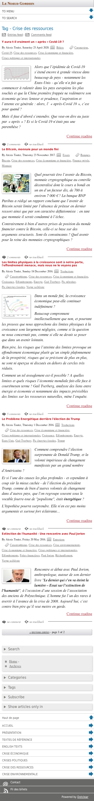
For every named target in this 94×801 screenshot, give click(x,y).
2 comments (13, 144)
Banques (85, 155)
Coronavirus (81, 47)
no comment (14, 529)
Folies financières (30, 555)
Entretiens (58, 539)
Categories (17, 677)
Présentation (11, 732)
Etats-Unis (8, 440)
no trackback (36, 144)
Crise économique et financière (55, 53)
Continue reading (79, 136)
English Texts (12, 746)
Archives (15, 666)
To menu (8, 11)
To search (9, 18)
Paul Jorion (47, 555)
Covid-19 (7, 53)
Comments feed (41, 35)
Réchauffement (63, 555)
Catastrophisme (18, 276)
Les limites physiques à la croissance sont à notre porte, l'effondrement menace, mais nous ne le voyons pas (43, 264)
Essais (66, 155)
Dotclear (82, 797)
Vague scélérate (35, 287)
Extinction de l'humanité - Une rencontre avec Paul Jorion (43, 533)
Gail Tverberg (52, 282)
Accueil (7, 725)
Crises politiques (14, 760)
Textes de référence (17, 740)
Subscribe (16, 697)
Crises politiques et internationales (21, 58)
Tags (12, 687)
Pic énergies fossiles (13, 287)
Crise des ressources (25, 53)
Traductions (66, 271)
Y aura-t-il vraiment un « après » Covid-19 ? (33, 42)
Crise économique (15, 753)
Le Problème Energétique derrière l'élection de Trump (41, 419)
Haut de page (10, 718)
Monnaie (7, 165)
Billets (60, 47)
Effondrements (24, 282)
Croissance (8, 282)
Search (14, 649)
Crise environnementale (66, 545)
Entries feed (15, 35)
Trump (61, 440)
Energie (38, 282)
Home (13, 661)
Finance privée (81, 160)
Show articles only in (25, 706)
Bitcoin (6, 160)
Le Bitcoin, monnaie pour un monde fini (30, 149)
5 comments (13, 414)
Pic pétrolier (69, 282)
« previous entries (39, 632)
